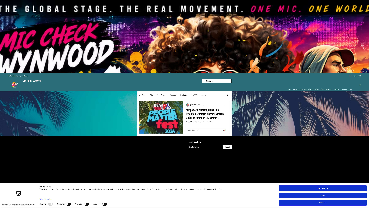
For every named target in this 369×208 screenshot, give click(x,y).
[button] (360, 76)
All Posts (142, 95)
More (204, 95)
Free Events (161, 95)
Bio (151, 95)
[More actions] (226, 105)
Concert (173, 95)
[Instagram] (360, 85)
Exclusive (184, 95)
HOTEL (195, 95)
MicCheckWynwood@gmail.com (18, 76)
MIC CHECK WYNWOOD (32, 81)
